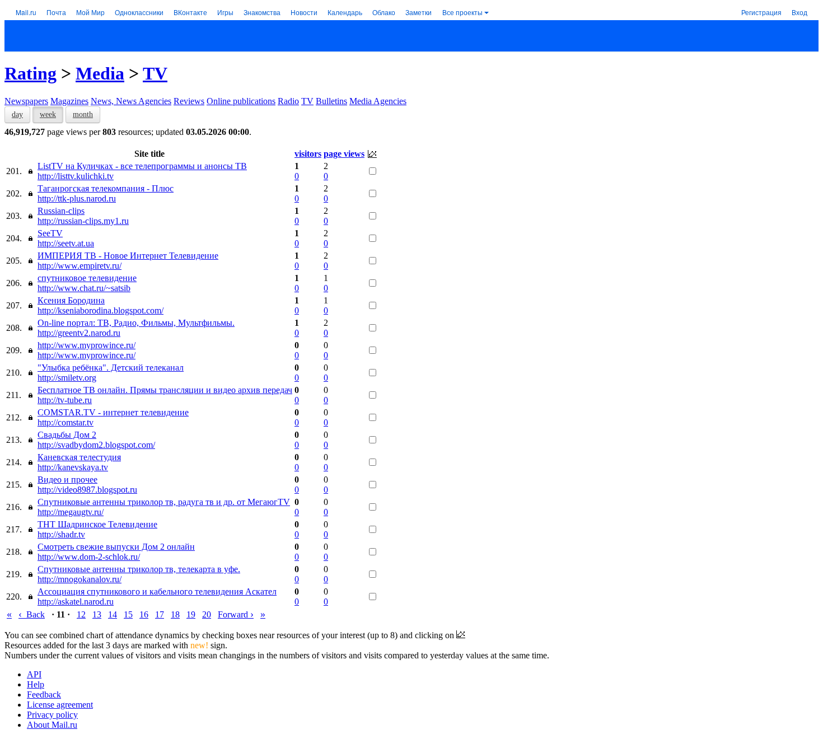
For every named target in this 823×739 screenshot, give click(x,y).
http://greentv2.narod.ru (79, 333)
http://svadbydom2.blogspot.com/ (96, 445)
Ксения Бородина (71, 300)
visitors (307, 153)
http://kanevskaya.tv (73, 467)
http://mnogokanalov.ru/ (79, 579)
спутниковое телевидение (87, 278)
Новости (304, 12)
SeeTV (50, 233)
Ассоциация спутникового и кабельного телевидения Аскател (157, 591)
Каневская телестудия (79, 457)
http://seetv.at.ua (66, 243)
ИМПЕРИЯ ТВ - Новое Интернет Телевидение (128, 255)
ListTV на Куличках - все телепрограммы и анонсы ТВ (142, 166)
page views (344, 153)
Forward (236, 614)
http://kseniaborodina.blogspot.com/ (100, 310)
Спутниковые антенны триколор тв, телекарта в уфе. (139, 569)
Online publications (241, 101)
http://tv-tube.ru (65, 400)
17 (159, 614)
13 (96, 614)
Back (31, 614)
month (83, 114)
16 (143, 614)
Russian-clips (61, 211)
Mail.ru (26, 12)
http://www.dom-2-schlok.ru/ (89, 557)
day (17, 114)
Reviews (189, 101)
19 (190, 614)
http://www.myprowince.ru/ (86, 345)
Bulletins (331, 101)
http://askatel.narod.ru (76, 601)
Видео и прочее (67, 479)
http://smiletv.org (67, 377)
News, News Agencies (131, 101)
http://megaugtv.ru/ (71, 512)
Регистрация (761, 12)
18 (175, 614)
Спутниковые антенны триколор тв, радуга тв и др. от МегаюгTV (164, 502)
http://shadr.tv (61, 534)
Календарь (345, 12)
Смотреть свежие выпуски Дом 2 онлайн (116, 546)
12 (81, 614)
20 (206, 614)
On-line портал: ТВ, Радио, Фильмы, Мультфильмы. (136, 323)
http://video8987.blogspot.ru (87, 489)
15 (128, 614)
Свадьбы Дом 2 (67, 434)
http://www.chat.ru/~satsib (84, 288)
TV (155, 73)
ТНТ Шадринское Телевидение (97, 524)
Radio (288, 101)
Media (100, 73)
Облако (383, 12)
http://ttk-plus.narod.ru (77, 198)
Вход (799, 12)
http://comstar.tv (65, 422)
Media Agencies (377, 101)
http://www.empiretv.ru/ (79, 265)
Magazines (69, 101)
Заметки (418, 12)
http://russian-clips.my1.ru (83, 221)
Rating (30, 73)
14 (112, 614)
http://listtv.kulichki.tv (76, 176)
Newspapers (26, 101)
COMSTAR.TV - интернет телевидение (113, 412)
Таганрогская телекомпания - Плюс (106, 188)
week (48, 114)
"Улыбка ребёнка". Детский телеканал (111, 367)
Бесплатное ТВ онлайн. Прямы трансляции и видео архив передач (165, 390)
